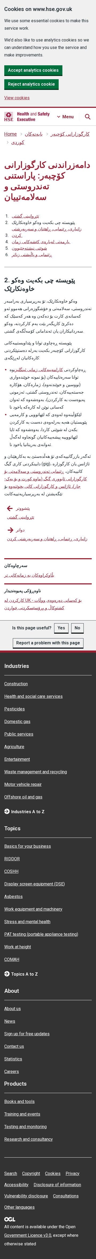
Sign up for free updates (27, 1033)
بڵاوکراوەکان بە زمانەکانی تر (29, 575)
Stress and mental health (27, 921)
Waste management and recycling (35, 771)
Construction (16, 683)
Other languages (19, 1207)
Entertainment (17, 759)
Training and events (22, 1114)
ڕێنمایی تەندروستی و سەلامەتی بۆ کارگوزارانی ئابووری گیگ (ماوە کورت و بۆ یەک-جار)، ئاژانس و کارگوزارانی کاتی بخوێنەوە (45, 479)
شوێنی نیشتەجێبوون (29, 248)
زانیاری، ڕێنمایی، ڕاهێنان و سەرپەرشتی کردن (47, 232)
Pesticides (14, 709)
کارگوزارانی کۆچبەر (70, 134)
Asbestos (13, 896)
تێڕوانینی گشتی (25, 216)
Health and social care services (33, 696)
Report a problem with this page (48, 642)
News (9, 1021)
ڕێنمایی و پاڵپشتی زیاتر (32, 254)
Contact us (14, 1046)
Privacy (72, 1173)
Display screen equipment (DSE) (34, 884)
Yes (61, 627)
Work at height (17, 946)
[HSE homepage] (27, 117)
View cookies (17, 97)
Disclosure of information (57, 1184)
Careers (11, 1071)
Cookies (53, 1173)
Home (10, 134)
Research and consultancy (28, 1139)
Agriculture (14, 746)
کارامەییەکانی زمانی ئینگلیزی (38, 369)
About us (12, 1008)
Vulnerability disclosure (26, 1196)
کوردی (17, 142)
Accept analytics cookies (33, 70)
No (77, 627)
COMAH (11, 959)
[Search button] (87, 116)
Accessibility (16, 1184)
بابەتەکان (34, 134)
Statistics (13, 1059)
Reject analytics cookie (31, 84)
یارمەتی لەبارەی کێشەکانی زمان (41, 241)
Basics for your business (27, 846)
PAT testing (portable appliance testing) (41, 934)
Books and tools (19, 1101)
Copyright (31, 1173)
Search (10, 1173)
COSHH (11, 871)
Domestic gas (17, 721)
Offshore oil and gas (23, 797)
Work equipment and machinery (33, 909)
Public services (18, 734)
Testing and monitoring (25, 1126)
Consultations (66, 1196)
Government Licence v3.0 (27, 1235)
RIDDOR (12, 858)
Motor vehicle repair (23, 784)
